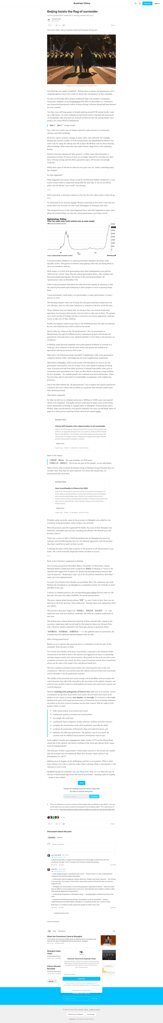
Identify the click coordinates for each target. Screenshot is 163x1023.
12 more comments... (53, 921)
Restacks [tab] (59, 837)
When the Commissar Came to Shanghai (64, 936)
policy (98, 411)
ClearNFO (54, 869)
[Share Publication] (140, 3)
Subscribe (147, 3)
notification (76, 101)
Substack (72, 1019)
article (73, 202)
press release (91, 592)
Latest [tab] (54, 931)
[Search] (136, 3)
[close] (99, 950)
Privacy (81, 1009)
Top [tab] (49, 931)
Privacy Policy (96, 985)
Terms (86, 1009)
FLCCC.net (91, 894)
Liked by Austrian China (59, 857)
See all (51, 981)
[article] (81, 941)
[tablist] (55, 837)
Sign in (157, 3)
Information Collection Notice (81, 985)
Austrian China (56, 19)
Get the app (91, 1014)
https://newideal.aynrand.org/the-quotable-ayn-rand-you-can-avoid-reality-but (87, 809)
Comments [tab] (51, 837)
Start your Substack (76, 1014)
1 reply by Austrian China (61, 913)
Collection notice (94, 1009)
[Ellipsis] (114, 854)
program (73, 740)
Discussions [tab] (61, 931)
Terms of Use (90, 983)
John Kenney (55, 855)
